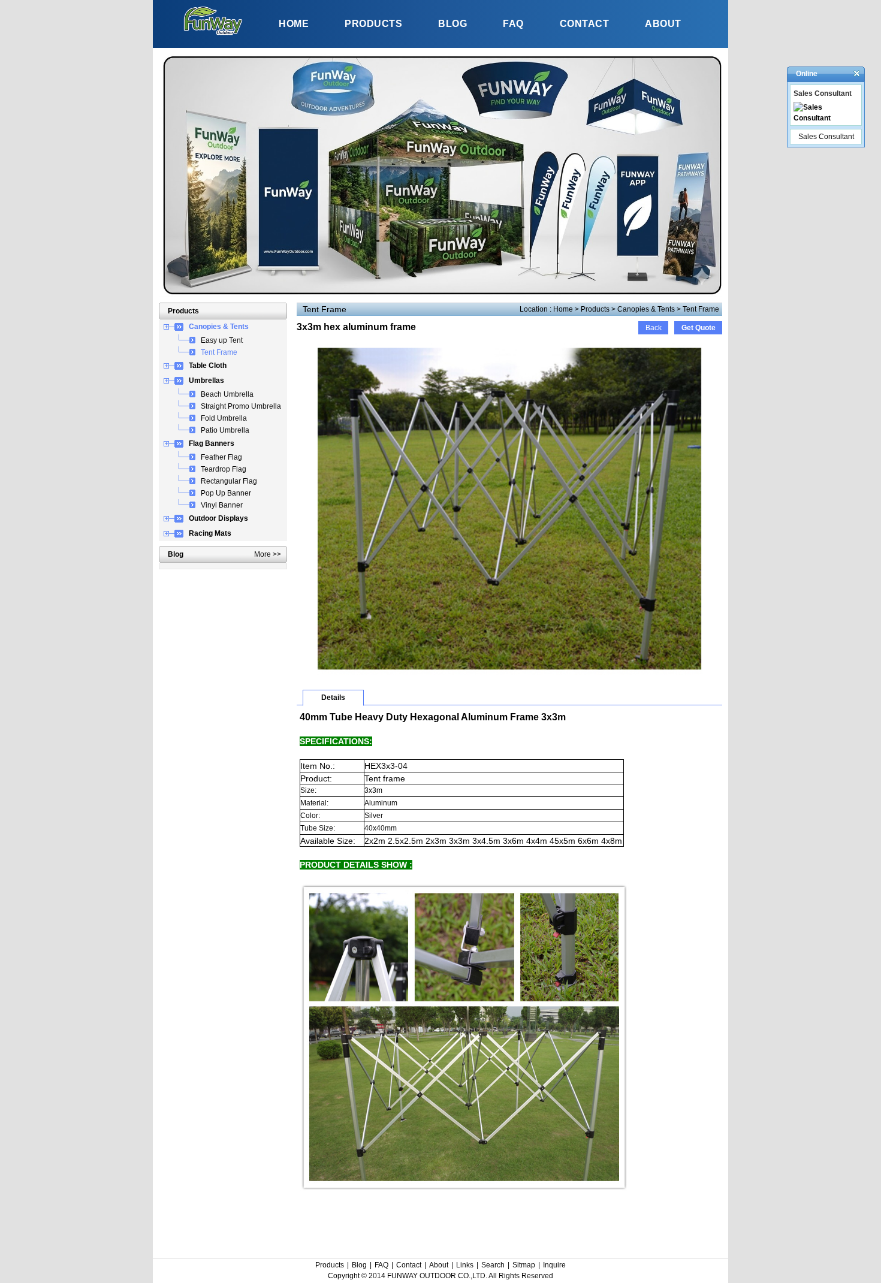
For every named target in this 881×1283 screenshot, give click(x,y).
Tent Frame (701, 309)
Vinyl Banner (222, 505)
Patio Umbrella (225, 430)
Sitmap (523, 1265)
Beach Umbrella (227, 394)
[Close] (856, 73)
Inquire (554, 1265)
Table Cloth (208, 365)
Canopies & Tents (646, 309)
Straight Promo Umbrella (241, 406)
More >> (267, 554)
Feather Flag (221, 457)
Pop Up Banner (226, 493)
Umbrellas (206, 380)
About (438, 1265)
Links (464, 1265)
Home (563, 309)
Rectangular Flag (229, 481)
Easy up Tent (222, 340)
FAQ (381, 1265)
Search (493, 1265)
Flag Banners (211, 443)
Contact (408, 1265)
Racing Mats (210, 533)
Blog (359, 1265)
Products (595, 309)
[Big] (509, 672)
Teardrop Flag (223, 469)
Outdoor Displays (218, 518)
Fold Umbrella (224, 418)
